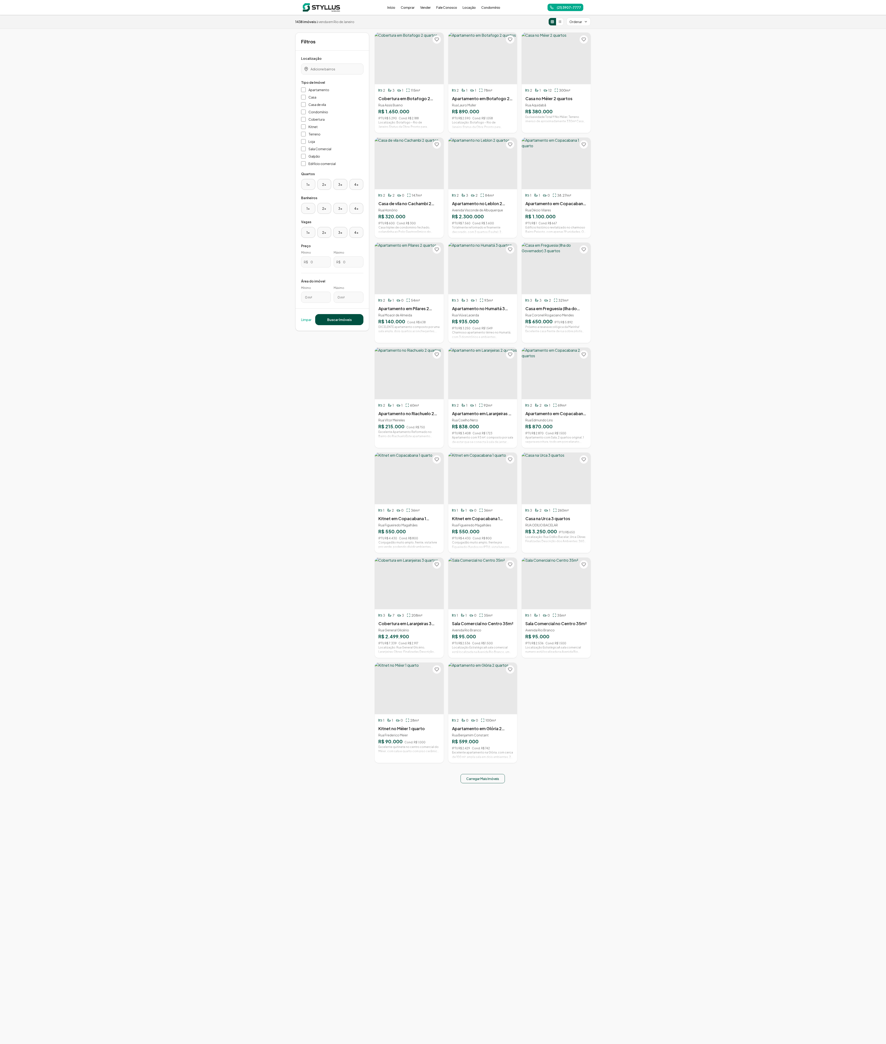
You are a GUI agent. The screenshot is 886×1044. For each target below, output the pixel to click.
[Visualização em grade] (552, 21)
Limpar (306, 320)
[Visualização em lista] (559, 21)
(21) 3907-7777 (569, 7)
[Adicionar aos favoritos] (437, 39)
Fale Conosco (446, 7)
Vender (425, 7)
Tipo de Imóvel (313, 82)
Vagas (306, 222)
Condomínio (490, 7)
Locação (469, 7)
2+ (324, 184)
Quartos (308, 174)
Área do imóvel (313, 281)
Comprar (408, 7)
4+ (356, 184)
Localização (311, 58)
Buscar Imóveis (339, 320)
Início (391, 7)
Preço (306, 246)
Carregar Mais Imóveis (482, 779)
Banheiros (309, 198)
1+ (308, 184)
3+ (340, 184)
